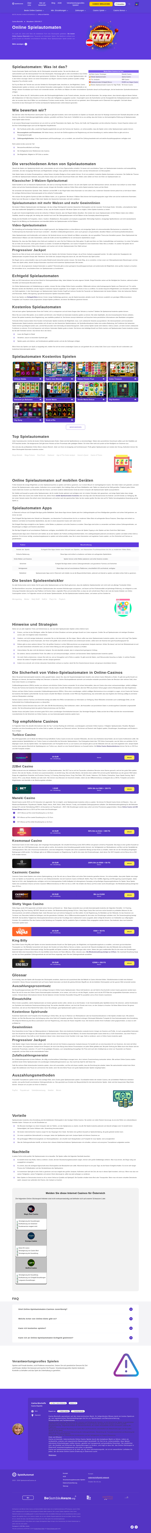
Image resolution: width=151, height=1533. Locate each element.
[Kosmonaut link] (21, 863)
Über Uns (29, 4)
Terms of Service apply (52, 1528)
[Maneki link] (21, 831)
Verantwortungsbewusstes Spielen (74, 1479)
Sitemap (65, 1486)
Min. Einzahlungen (58, 10)
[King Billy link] (21, 963)
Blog (53, 3)
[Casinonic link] (21, 895)
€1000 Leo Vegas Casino (130, 82)
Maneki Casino (126, 74)
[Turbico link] (21, 757)
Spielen (129, 757)
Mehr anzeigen (75, 427)
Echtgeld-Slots (32, 297)
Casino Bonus (119, 10)
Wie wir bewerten (42, 4)
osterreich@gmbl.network (98, 1478)
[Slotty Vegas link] (21, 931)
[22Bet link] (21, 789)
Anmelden (120, 4)
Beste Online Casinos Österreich (23, 14)
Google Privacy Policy (39, 1528)
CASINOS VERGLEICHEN (101, 4)
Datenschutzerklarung (70, 1483)
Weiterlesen (52, 1455)
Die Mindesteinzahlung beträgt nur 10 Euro (101, 952)
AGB (60, 3)
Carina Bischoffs (17, 21)
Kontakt (65, 1473)
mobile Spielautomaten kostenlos (67, 495)
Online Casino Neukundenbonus (108, 746)
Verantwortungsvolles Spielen (75, 4)
